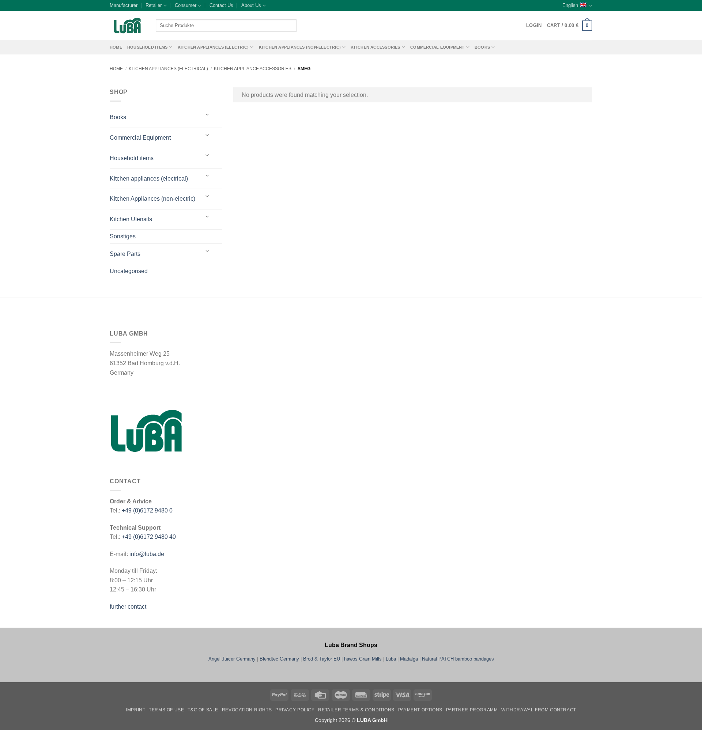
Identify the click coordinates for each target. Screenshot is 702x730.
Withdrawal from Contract (538, 709)
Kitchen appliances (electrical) (168, 68)
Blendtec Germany (279, 659)
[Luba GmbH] (146, 430)
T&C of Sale (203, 709)
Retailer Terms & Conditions (356, 709)
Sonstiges (123, 236)
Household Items (147, 47)
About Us (251, 5)
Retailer (154, 5)
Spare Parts (125, 254)
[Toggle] (207, 114)
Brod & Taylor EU (321, 659)
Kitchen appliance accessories (252, 68)
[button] (570, 25)
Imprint (135, 709)
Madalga (409, 659)
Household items (132, 158)
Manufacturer (123, 5)
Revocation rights (247, 709)
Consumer (185, 5)
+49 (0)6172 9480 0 (147, 510)
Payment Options (420, 709)
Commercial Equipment (437, 47)
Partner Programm (472, 709)
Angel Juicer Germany (232, 659)
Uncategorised (129, 271)
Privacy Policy (295, 709)
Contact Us (221, 5)
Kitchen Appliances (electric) (213, 47)
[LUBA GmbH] (127, 26)
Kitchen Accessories (375, 47)
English (570, 5)
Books (482, 47)
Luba (391, 659)
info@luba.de (146, 554)
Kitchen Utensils (131, 219)
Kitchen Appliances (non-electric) (300, 47)
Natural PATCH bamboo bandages (458, 659)
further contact (128, 607)
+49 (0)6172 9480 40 (149, 537)
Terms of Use (166, 709)
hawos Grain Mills (363, 659)
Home (116, 47)
